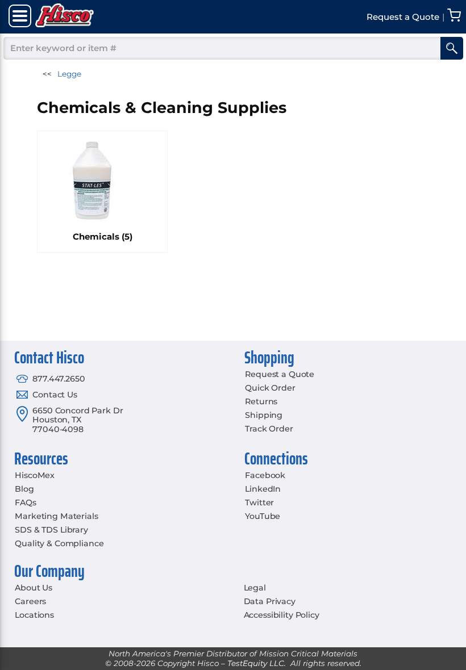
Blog (24, 488)
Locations (34, 614)
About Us (33, 587)
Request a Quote (279, 374)
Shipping (263, 415)
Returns (261, 401)
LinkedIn (263, 488)
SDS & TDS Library (51, 529)
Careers (30, 601)
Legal (255, 587)
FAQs (25, 502)
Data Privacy (270, 601)
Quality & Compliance (59, 543)
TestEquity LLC (255, 663)
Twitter (259, 502)
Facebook (265, 475)
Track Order (269, 428)
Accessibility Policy (281, 614)
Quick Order (270, 387)
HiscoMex (35, 475)
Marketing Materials (56, 516)
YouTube (262, 516)
